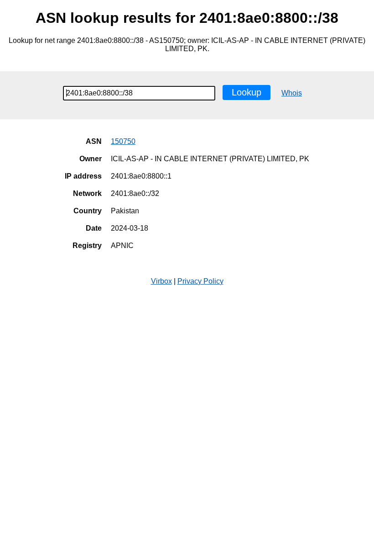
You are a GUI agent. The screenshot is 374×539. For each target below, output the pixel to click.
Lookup (246, 92)
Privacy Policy (200, 281)
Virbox (161, 281)
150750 (123, 141)
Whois (291, 93)
